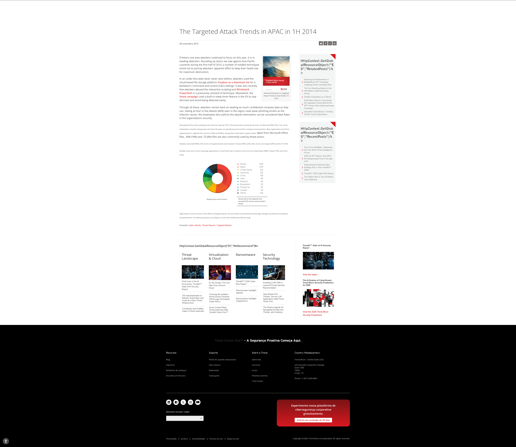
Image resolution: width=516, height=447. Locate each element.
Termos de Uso (216, 438)
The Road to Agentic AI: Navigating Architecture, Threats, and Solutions (273, 309)
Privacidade (171, 438)
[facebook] (325, 43)
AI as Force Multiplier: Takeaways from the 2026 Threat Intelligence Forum (317, 150)
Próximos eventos (260, 375)
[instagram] (190, 402)
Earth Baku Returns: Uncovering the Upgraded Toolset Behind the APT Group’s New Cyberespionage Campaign (318, 104)
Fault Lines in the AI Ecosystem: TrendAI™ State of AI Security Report (192, 280)
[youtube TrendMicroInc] (197, 402)
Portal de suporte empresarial (222, 359)
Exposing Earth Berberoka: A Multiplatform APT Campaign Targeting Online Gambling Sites (317, 82)
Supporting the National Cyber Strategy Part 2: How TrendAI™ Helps (316, 167)
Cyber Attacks (195, 225)
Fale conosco (214, 365)
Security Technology (271, 256)
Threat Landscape (190, 256)
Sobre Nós (256, 359)
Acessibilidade (198, 438)
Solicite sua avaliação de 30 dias (312, 419)
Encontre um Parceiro (176, 375)
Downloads (214, 370)
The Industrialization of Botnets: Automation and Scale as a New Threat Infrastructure (192, 299)
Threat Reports (209, 225)
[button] (185, 418)
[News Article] (321, 43)
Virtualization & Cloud (219, 256)
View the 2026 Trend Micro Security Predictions (315, 312)
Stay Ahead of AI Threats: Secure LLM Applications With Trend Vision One (273, 297)
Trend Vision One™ (229, 340)
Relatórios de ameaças (176, 370)
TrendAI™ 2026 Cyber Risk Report (319, 173)
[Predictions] (318, 297)
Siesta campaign (188, 96)
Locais (254, 370)
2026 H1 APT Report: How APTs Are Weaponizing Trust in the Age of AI (317, 158)
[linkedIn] (335, 43)
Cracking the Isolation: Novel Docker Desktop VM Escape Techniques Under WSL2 (219, 298)
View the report (310, 274)
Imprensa (170, 365)
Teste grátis (214, 375)
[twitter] (330, 43)
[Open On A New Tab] (276, 74)
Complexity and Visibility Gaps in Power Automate (193, 309)
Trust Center (257, 381)
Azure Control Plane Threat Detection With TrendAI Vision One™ (218, 309)
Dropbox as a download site (234, 82)
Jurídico (184, 438)
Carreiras (256, 365)
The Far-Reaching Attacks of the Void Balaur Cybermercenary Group (317, 91)
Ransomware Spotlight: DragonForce (246, 299)
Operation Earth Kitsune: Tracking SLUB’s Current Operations (317, 112)
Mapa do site (233, 438)
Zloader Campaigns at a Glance (316, 97)
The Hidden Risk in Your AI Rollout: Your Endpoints (318, 178)
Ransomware (245, 254)
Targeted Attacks (224, 225)
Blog (168, 359)
